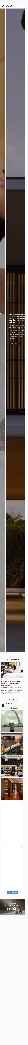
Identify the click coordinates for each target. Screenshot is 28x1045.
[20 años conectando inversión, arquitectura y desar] (12, 721)
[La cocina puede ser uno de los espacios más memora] (12, 766)
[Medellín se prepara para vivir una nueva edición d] (12, 879)
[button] (1, 329)
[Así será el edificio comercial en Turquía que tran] (12, 857)
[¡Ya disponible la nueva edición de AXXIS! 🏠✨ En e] (12, 834)
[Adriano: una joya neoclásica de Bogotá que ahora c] (12, 789)
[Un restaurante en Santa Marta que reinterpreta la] (12, 744)
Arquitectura (3, 679)
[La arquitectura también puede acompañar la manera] (12, 812)
